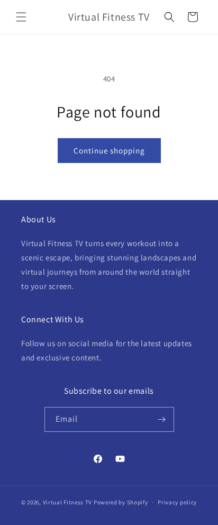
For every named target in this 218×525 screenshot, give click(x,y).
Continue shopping (109, 151)
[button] (21, 17)
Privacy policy (177, 502)
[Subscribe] (162, 419)
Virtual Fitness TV (68, 502)
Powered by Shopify (121, 502)
